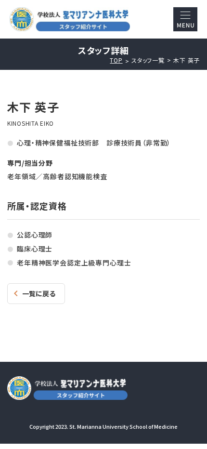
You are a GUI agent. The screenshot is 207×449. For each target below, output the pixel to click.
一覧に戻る (38, 293)
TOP (116, 60)
